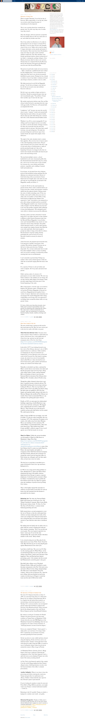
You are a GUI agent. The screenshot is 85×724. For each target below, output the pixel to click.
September (54, 86)
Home (34, 715)
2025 (52, 76)
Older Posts (46, 715)
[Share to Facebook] (40, 317)
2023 (52, 79)
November (54, 82)
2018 (52, 116)
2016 (52, 119)
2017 (52, 117)
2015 (52, 121)
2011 (52, 128)
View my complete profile (55, 54)
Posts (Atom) (28, 717)
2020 (52, 112)
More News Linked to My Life (28, 323)
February (54, 105)
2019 (52, 114)
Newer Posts (23, 715)
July (53, 89)
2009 (52, 131)
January (53, 107)
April (53, 95)
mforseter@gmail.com (54, 29)
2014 (52, 122)
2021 (52, 110)
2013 (52, 124)
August (53, 88)
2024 (52, 77)
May (53, 93)
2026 (52, 74)
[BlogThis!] (37, 317)
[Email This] (36, 317)
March (53, 103)
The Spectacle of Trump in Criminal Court (31, 592)
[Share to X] (38, 317)
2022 (52, 109)
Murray (52, 52)
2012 (52, 126)
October (53, 84)
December (54, 81)
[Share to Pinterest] (41, 317)
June (53, 91)
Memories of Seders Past (27, 16)
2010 (52, 129)
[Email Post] (34, 586)
